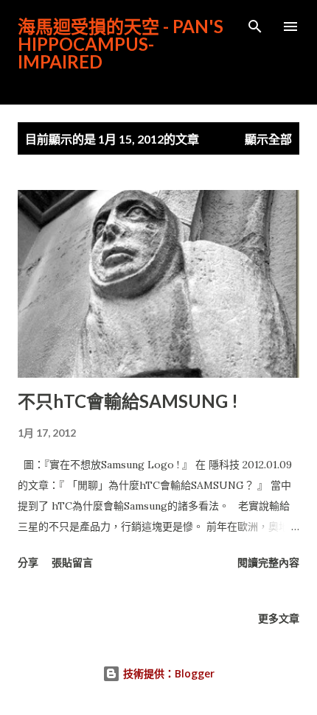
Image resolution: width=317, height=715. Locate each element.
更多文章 (278, 618)
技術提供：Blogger (167, 673)
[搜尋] (255, 26)
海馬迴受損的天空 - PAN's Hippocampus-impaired (120, 43)
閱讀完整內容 (268, 562)
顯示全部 (268, 139)
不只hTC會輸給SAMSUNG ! (128, 401)
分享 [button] (28, 562)
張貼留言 (72, 562)
